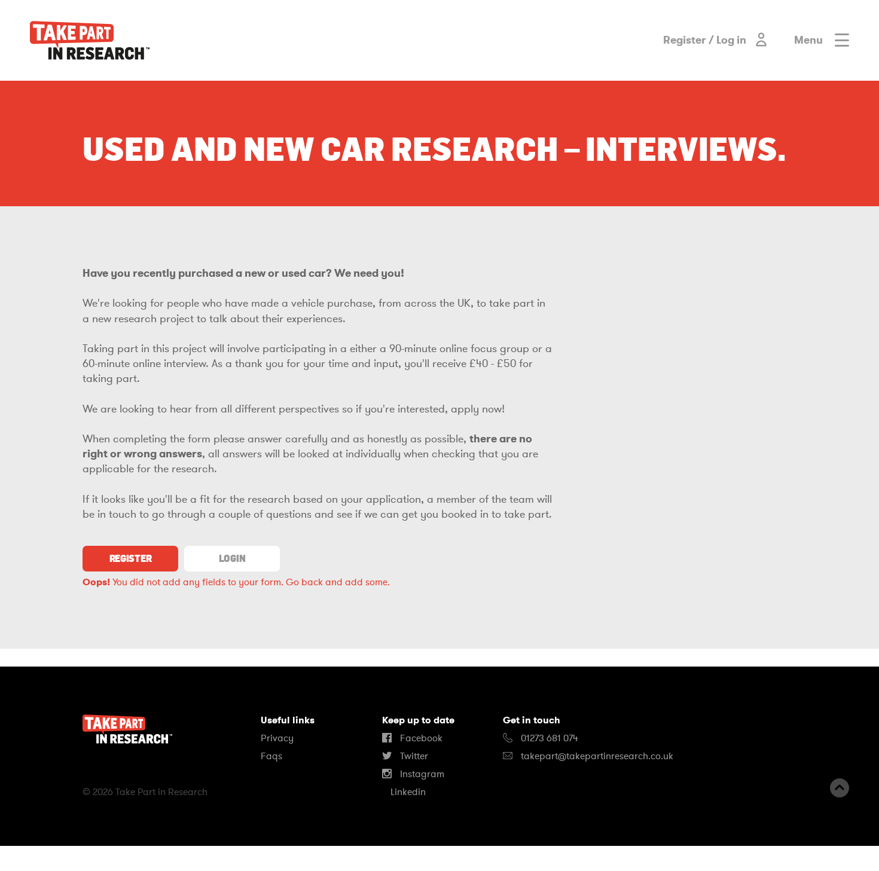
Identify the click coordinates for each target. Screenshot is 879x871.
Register (130, 558)
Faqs (271, 756)
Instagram (421, 774)
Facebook (420, 738)
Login (232, 558)
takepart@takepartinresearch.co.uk (597, 756)
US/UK (47, 858)
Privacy (277, 738)
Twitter (413, 756)
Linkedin (407, 792)
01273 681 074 (548, 738)
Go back (304, 582)
